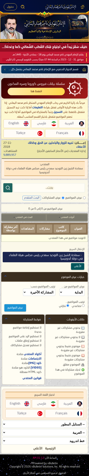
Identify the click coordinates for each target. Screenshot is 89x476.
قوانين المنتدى (32, 378)
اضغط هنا (36, 91)
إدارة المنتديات (77, 151)
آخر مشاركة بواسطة (10, 228)
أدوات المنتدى (67, 217)
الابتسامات (34, 358)
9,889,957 (9, 155)
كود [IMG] (34, 363)
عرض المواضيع (73, 197)
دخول (10, 6)
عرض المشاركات (51, 197)
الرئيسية (50, 448)
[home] (83, 69)
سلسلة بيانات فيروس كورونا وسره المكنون (36, 84)
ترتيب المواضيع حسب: (42, 286)
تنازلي (62, 306)
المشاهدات (27, 228)
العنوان (78, 228)
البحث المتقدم (31, 198)
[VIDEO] (36, 367)
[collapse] (5, 276)
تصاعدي (77, 306)
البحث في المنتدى (24, 217)
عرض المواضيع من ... (73, 286)
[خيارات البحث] (22, 7)
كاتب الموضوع (61, 228)
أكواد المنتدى (32, 354)
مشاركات (44, 228)
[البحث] (7, 187)
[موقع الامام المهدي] (60, 7)
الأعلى (77, 266)
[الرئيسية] (82, 7)
